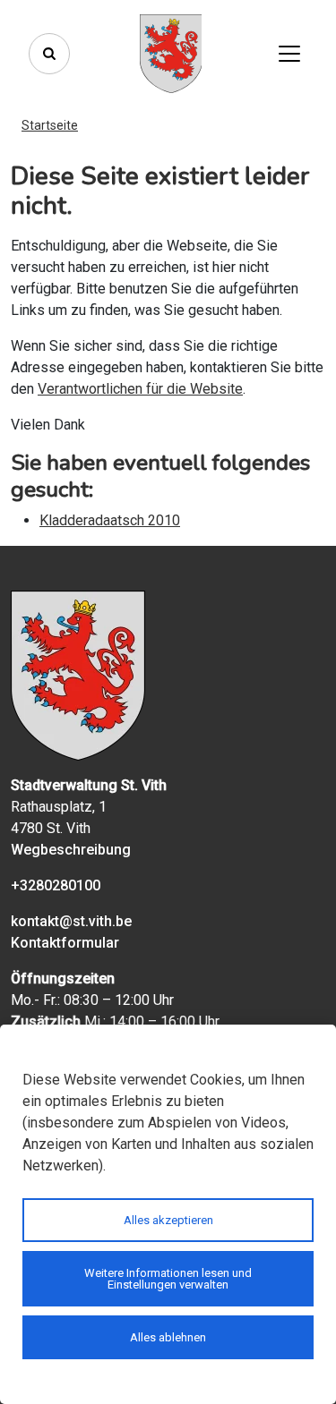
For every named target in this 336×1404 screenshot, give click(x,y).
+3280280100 (55, 885)
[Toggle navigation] (289, 54)
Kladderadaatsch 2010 (109, 520)
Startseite (50, 125)
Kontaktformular (65, 942)
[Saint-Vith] (171, 53)
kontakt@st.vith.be (71, 921)
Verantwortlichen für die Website (140, 388)
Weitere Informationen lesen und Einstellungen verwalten (168, 1278)
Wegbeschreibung (71, 849)
